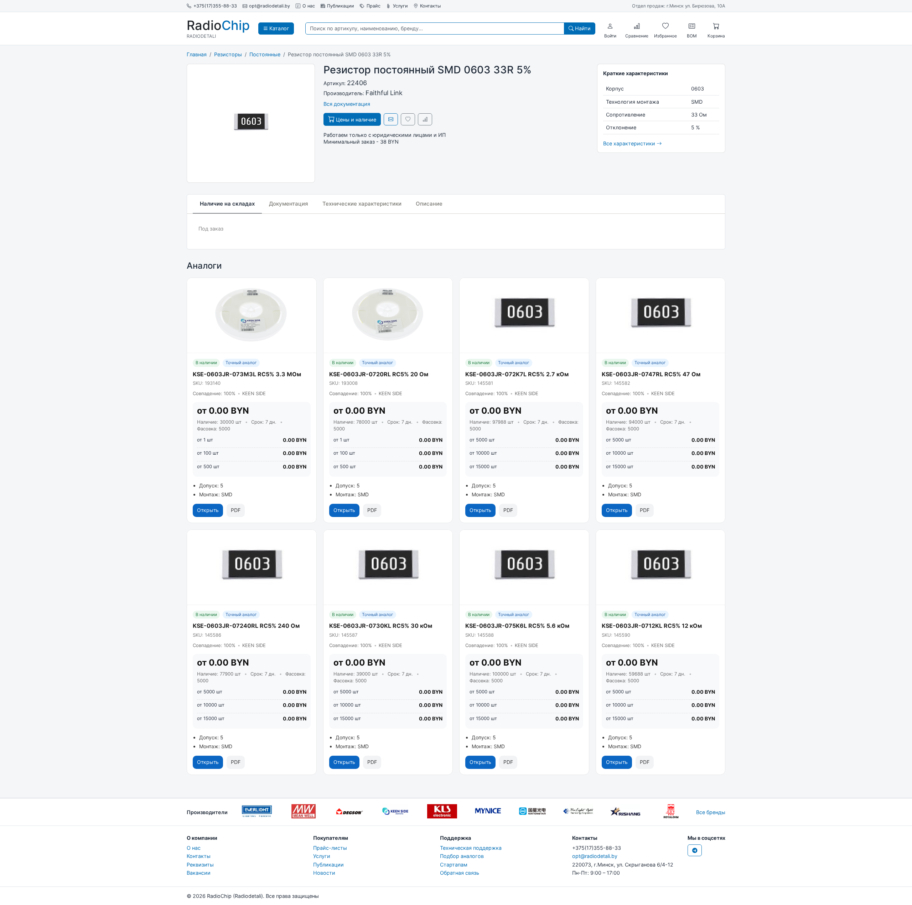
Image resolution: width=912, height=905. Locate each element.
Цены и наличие (355, 120)
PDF (235, 510)
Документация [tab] (288, 203)
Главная (197, 54)
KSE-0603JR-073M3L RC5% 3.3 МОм (247, 374)
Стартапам (453, 865)
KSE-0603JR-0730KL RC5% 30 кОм (380, 625)
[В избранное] (408, 119)
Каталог (278, 28)
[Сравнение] (637, 26)
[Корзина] (716, 26)
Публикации (340, 6)
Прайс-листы (330, 848)
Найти (582, 28)
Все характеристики (630, 143)
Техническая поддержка (471, 848)
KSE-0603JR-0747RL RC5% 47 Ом (651, 374)
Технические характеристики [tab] (361, 203)
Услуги (400, 6)
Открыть (208, 510)
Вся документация (346, 104)
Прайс (373, 6)
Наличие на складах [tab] (227, 203)
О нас (308, 6)
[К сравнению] (425, 119)
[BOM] (691, 26)
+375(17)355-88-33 (215, 6)
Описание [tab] (429, 203)
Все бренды (710, 812)
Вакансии (199, 873)
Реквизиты (200, 865)
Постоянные (264, 54)
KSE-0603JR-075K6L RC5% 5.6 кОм (517, 625)
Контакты (430, 6)
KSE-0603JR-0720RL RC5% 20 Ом (378, 374)
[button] (610, 26)
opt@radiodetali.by (269, 6)
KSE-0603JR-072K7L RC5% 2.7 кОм (517, 374)
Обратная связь (459, 873)
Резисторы (228, 54)
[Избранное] (665, 26)
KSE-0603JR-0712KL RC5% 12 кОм (652, 625)
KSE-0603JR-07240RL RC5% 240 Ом (246, 625)
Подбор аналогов (462, 856)
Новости (324, 873)
